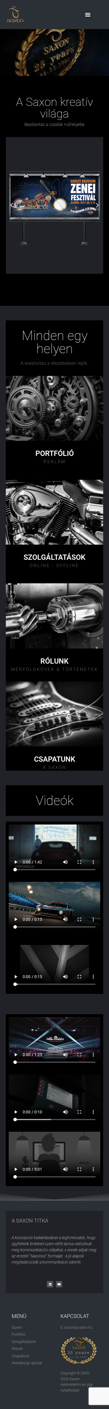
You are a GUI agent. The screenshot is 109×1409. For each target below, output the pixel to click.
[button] (87, 14)
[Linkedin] (50, 1284)
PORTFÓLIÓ (54, 453)
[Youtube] (59, 1284)
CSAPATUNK (54, 759)
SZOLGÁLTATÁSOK (54, 557)
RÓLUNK (54, 661)
